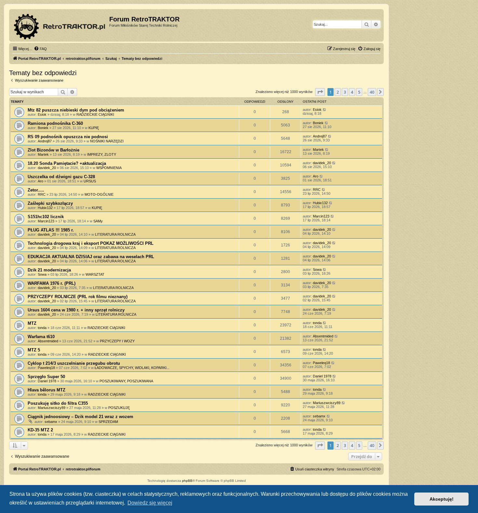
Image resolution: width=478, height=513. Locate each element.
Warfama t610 (41, 336)
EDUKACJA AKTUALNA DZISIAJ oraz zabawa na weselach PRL (91, 256)
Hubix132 (45, 208)
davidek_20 (47, 168)
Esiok (42, 114)
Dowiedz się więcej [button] (149, 503)
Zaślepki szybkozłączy (50, 203)
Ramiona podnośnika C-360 (55, 123)
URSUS (90, 181)
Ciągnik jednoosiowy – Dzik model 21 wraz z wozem (80, 416)
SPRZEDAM (108, 422)
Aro (40, 181)
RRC (42, 194)
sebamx (51, 422)
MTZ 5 (34, 350)
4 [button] (352, 92)
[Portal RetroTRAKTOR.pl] (60, 25)
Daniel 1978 (47, 381)
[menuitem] (40, 49)
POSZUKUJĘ (119, 408)
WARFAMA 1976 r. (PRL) (51, 283)
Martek (43, 154)
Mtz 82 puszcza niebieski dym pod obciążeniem (76, 110)
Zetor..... (36, 190)
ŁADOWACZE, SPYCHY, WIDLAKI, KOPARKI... (132, 368)
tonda (42, 328)
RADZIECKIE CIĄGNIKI (95, 114)
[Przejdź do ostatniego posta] (325, 110)
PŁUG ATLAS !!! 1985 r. (51, 230)
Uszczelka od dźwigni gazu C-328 (61, 176)
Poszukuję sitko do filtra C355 (58, 403)
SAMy (98, 221)
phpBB (187, 480)
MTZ (32, 323)
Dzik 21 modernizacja (49, 270)
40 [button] (372, 92)
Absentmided (48, 341)
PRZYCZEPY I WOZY (117, 341)
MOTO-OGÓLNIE (99, 194)
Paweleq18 (46, 368)
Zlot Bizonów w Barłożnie (53, 150)
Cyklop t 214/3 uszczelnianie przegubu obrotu (74, 363)
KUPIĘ (93, 128)
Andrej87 (45, 141)
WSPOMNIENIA (109, 168)
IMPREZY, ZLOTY (101, 154)
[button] (320, 92)
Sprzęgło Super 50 (46, 376)
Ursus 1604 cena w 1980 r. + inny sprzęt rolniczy (76, 310)
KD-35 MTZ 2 (40, 430)
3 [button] (345, 92)
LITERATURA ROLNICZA (115, 234)
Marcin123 (46, 221)
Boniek (43, 128)
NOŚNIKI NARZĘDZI (107, 141)
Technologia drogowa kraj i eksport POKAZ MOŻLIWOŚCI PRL (90, 243)
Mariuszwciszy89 (51, 408)
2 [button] (338, 92)
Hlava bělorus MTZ (46, 390)
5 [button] (359, 92)
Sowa (42, 274)
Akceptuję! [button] (442, 499)
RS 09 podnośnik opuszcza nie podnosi (68, 136)
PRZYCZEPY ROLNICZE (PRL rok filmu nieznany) (77, 296)
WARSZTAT (95, 274)
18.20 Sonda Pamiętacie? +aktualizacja (67, 163)
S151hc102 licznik (46, 216)
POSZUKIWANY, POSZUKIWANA (126, 381)
